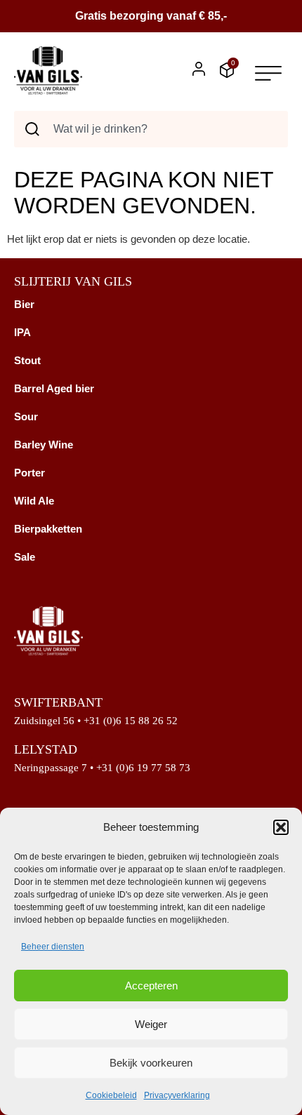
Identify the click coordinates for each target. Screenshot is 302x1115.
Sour (26, 416)
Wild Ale (34, 501)
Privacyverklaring (177, 1095)
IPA (22, 332)
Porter (29, 473)
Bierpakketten (48, 529)
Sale (24, 557)
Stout (27, 360)
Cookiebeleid (111, 1095)
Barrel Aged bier (54, 388)
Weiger (151, 1024)
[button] (281, 827)
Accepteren (151, 986)
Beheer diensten (52, 947)
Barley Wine (43, 444)
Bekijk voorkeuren (151, 1063)
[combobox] (151, 129)
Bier (24, 304)
